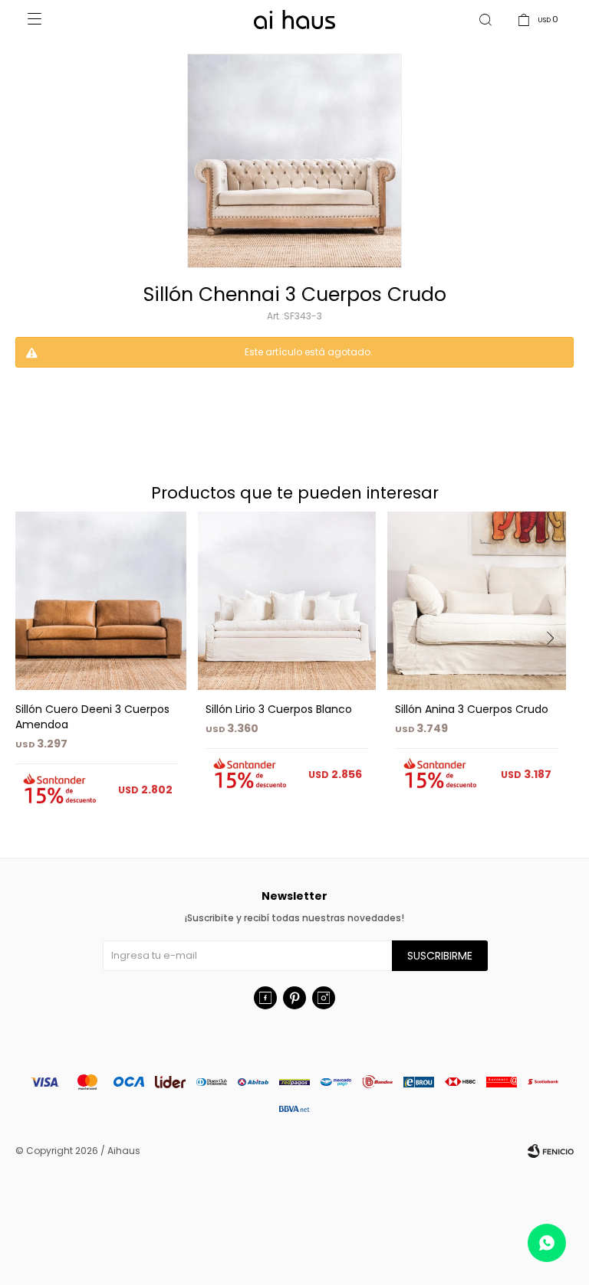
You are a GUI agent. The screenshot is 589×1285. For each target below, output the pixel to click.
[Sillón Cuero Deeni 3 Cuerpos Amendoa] (97, 601)
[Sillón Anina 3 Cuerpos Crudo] (476, 601)
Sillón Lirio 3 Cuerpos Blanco (279, 709)
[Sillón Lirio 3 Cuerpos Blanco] (287, 601)
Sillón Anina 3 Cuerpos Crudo (471, 709)
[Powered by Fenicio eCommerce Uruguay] (551, 1150)
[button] (555, 669)
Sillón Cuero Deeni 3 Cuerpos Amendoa (92, 716)
